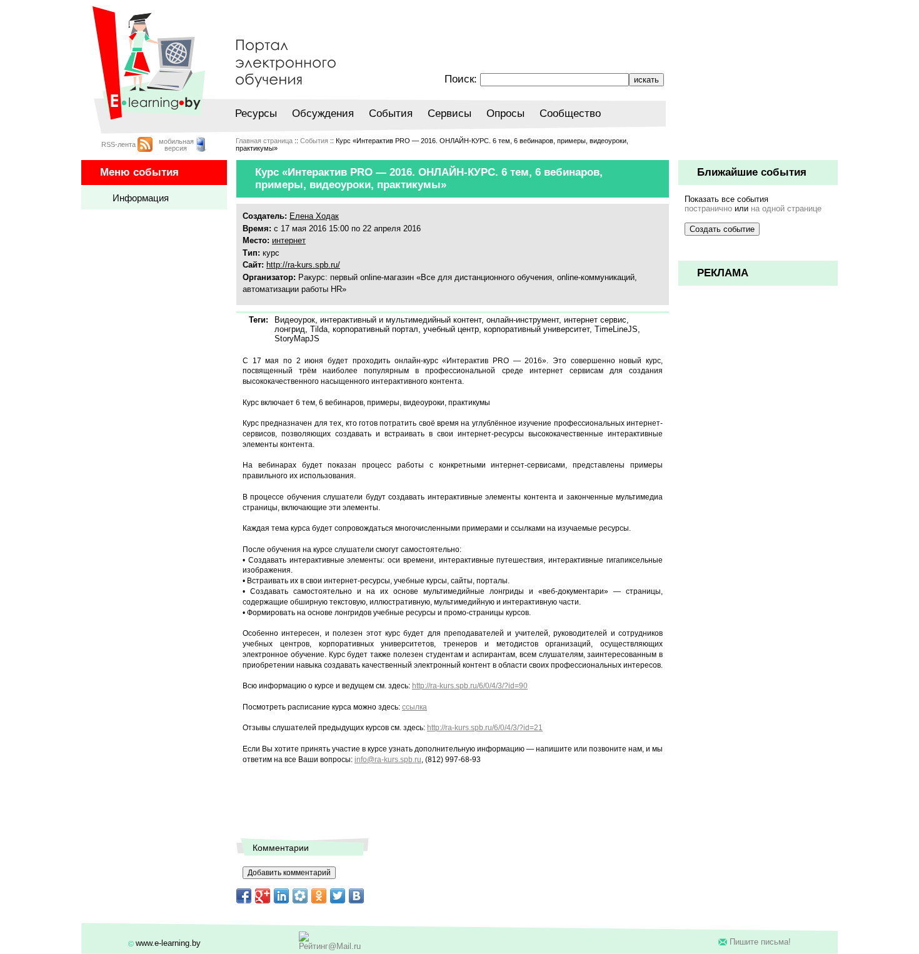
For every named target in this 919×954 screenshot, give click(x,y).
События (391, 113)
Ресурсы (256, 113)
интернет (289, 240)
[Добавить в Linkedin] (281, 895)
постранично (708, 208)
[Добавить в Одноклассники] (318, 895)
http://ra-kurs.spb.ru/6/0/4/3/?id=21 (485, 727)
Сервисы (449, 113)
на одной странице (786, 208)
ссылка (414, 707)
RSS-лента (118, 144)
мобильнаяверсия (176, 145)
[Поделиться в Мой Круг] (300, 895)
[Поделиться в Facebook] (243, 895)
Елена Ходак (314, 216)
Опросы (505, 113)
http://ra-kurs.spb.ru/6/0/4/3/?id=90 (470, 685)
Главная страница (264, 140)
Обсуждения (323, 113)
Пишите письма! (760, 941)
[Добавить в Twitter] (337, 895)
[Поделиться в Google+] (262, 895)
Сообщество (570, 113)
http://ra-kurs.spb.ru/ (303, 264)
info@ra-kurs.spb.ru (387, 759)
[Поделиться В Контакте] (356, 895)
